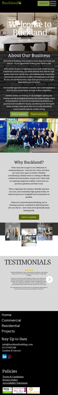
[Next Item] (49, 279)
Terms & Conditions (13, 376)
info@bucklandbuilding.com (17, 344)
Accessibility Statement (15, 383)
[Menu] (53, 3)
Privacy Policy (10, 380)
